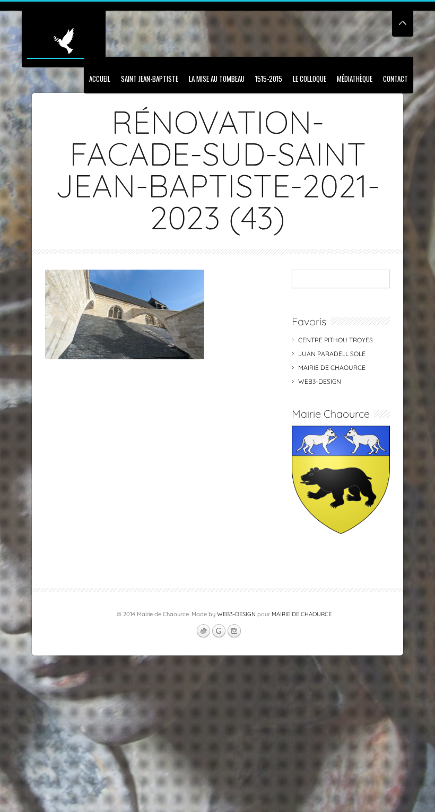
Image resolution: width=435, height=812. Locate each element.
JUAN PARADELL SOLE (332, 354)
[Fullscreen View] (402, 18)
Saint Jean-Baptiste (149, 78)
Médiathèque (354, 78)
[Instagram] (234, 631)
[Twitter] (203, 631)
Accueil (99, 78)
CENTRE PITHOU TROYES (335, 340)
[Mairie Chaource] (341, 531)
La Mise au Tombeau (217, 78)
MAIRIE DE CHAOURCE (332, 368)
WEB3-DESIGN (319, 381)
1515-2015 (268, 78)
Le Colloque (309, 78)
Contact (395, 78)
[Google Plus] (218, 631)
